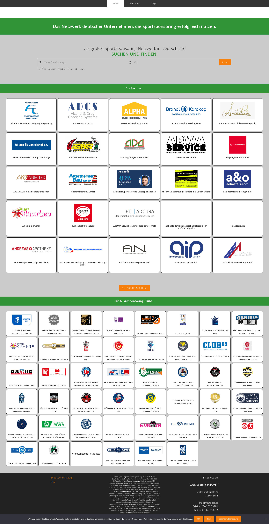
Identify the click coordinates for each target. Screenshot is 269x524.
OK (198, 519)
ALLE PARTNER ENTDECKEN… (134, 288)
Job (76, 69)
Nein (209, 519)
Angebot (61, 69)
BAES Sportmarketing (61, 477)
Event (70, 69)
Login (153, 3)
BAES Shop (135, 3)
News (82, 69)
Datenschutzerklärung (228, 519)
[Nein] (265, 519)
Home (116, 3)
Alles (44, 69)
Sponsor (52, 69)
